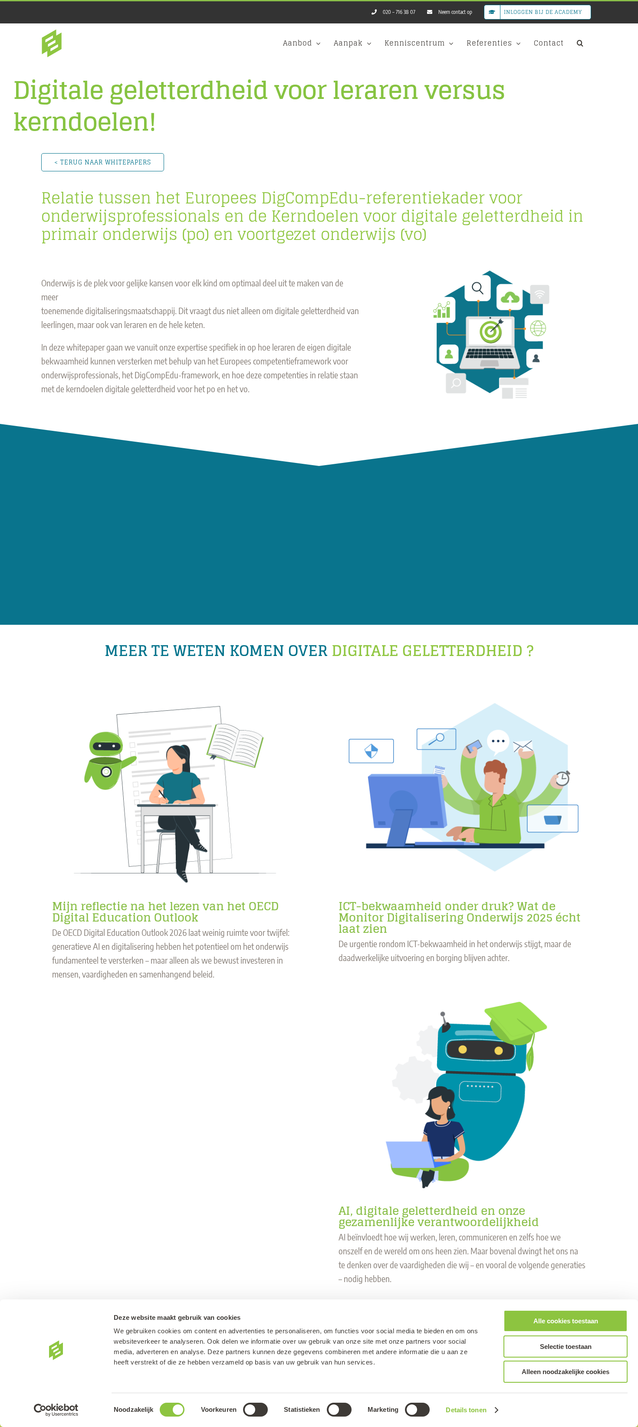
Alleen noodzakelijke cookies (565, 1371)
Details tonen (466, 1410)
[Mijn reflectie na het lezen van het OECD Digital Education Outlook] (175, 787)
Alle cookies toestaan (565, 1321)
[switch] (255, 1410)
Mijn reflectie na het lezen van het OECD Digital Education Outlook (165, 912)
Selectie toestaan (566, 1346)
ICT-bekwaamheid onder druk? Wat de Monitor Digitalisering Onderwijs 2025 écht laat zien (460, 917)
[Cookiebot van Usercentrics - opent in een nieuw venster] (56, 1410)
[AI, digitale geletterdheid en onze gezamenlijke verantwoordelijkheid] (462, 1091)
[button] (580, 42)
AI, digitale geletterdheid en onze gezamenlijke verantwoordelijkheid (439, 1216)
